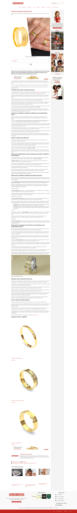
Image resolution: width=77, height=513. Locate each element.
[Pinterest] (55, 28)
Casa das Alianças (55, 507)
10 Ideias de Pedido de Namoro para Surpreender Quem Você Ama (30, 485)
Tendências (43, 7)
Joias (35, 463)
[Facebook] (59, 28)
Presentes (48, 7)
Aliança (21, 463)
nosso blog (23, 314)
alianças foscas (38, 92)
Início (54, 511)
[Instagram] (53, 28)
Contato (70, 511)
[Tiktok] (58, 28)
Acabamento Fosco (16, 463)
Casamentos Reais (55, 7)
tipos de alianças (35, 314)
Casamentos (29, 7)
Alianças (38, 7)
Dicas (34, 7)
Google (17, 285)
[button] (48, 60)
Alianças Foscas (31, 463)
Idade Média (46, 143)
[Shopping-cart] (61, 28)
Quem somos (65, 511)
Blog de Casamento (22, 7)
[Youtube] (56, 28)
